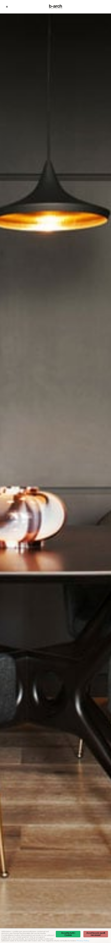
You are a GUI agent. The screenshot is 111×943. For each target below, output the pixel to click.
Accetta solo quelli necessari (95, 934)
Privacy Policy (82, 940)
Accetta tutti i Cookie (68, 934)
